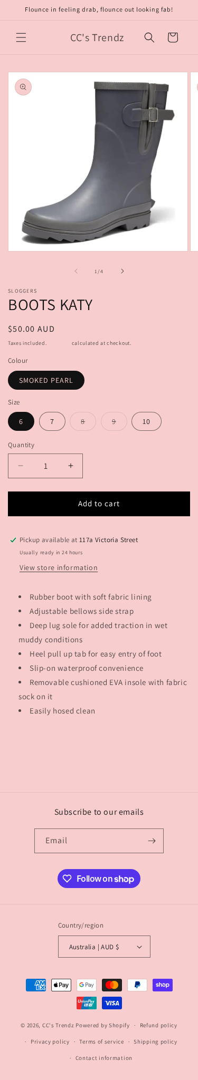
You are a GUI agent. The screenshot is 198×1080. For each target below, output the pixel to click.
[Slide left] (76, 271)
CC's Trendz (58, 1025)
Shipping (59, 343)
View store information (59, 567)
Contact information (104, 1058)
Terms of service (101, 1041)
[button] (21, 37)
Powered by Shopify (103, 1025)
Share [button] (28, 742)
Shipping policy (155, 1041)
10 (146, 421)
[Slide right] (122, 271)
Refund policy (158, 1025)
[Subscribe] (151, 840)
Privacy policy (50, 1041)
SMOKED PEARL (46, 380)
